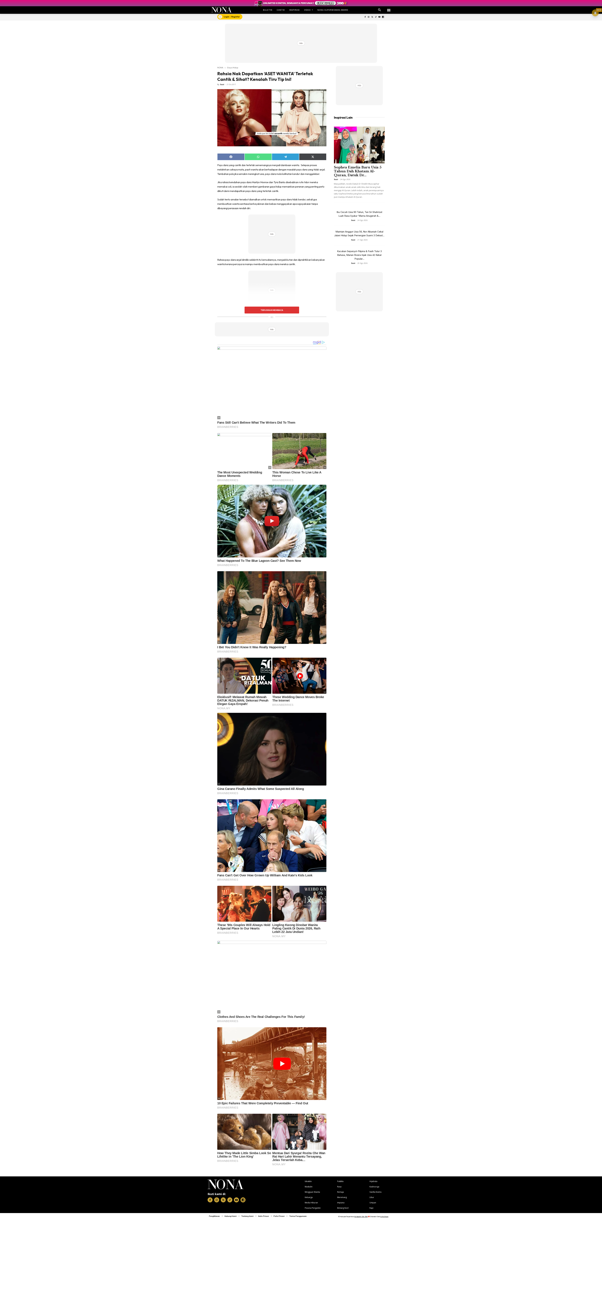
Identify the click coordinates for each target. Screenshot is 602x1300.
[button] (379, 10)
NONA (220, 67)
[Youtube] (379, 17)
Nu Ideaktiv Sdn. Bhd (361, 1216)
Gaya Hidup (232, 67)
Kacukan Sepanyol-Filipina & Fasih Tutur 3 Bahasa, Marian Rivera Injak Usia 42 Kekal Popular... (359, 255)
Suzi (222, 84)
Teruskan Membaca (272, 310)
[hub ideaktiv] (389, 8)
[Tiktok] (376, 17)
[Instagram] (368, 17)
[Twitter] (372, 17)
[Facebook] (365, 17)
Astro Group (384, 1216)
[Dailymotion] (383, 17)
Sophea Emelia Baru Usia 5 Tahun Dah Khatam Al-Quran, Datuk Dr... (357, 171)
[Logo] (222, 10)
